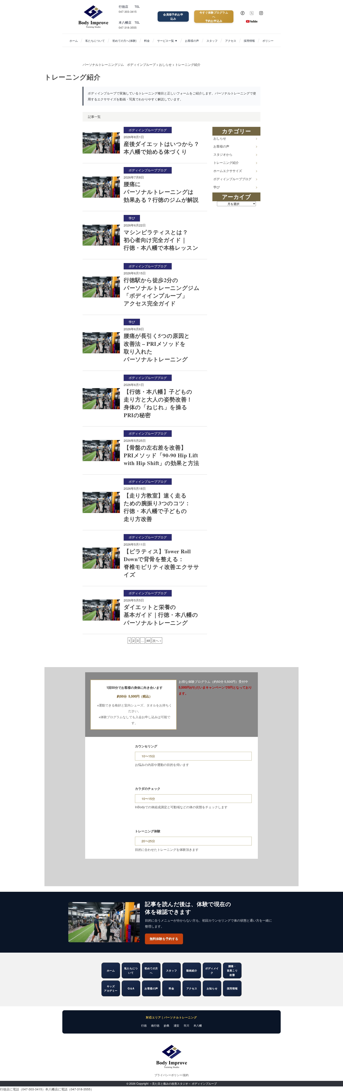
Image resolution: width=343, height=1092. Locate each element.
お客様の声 (192, 41)
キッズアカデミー (111, 988)
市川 (186, 1025)
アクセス (230, 41)
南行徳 (155, 1025)
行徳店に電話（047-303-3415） (22, 1089)
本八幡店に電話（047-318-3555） (69, 1089)
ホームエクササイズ (227, 170)
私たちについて (95, 41)
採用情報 (249, 41)
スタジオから (222, 154)
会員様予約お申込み (173, 16)
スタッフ (212, 41)
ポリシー (268, 41)
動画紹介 (191, 970)
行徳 (144, 1025)
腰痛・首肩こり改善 (232, 970)
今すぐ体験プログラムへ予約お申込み (213, 16)
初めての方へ (151, 970)
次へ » (156, 640)
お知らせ (212, 988)
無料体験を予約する (164, 938)
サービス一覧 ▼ (167, 41)
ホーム (73, 41)
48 (148, 640)
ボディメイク (212, 970)
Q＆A (131, 988)
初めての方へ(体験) (124, 41)
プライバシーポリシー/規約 (171, 1075)
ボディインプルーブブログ (232, 179)
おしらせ (219, 138)
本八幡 (198, 1025)
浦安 (176, 1025)
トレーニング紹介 (226, 162)
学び (216, 187)
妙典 (166, 1025)
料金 (147, 41)
